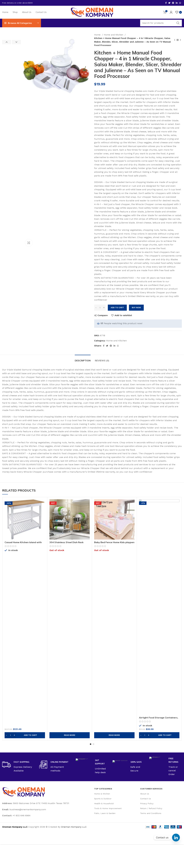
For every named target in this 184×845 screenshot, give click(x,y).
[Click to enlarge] (28, 242)
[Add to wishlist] (42, 517)
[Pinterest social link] (173, 3)
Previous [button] (6, 42)
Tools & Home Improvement (108, 808)
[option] (11, 33)
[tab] (83, 359)
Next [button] (16, 42)
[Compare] (42, 504)
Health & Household (104, 803)
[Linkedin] (176, 837)
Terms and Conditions (150, 813)
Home (97, 34)
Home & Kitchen (102, 794)
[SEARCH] (178, 23)
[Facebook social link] (165, 3)
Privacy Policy (146, 803)
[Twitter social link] (169, 3)
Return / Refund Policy (151, 808)
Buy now (136, 307)
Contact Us (145, 798)
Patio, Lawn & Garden (104, 813)
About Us (144, 794)
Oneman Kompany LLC (74, 826)
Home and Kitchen (114, 34)
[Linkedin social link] (176, 3)
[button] (25, 735)
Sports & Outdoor (102, 798)
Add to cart (117, 307)
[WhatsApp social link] (180, 3)
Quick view (42, 510)
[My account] (171, 12)
